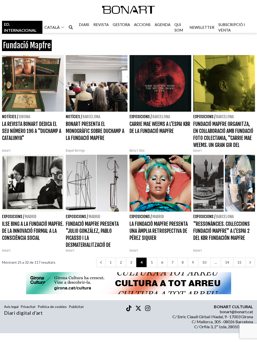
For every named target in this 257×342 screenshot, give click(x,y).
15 (239, 262)
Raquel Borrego (75, 150)
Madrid (30, 216)
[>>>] (250, 262)
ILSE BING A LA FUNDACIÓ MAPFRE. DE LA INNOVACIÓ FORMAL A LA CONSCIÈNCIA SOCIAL (32, 231)
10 (204, 262)
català (52, 27)
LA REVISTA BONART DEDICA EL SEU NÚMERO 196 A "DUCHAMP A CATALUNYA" (31, 131)
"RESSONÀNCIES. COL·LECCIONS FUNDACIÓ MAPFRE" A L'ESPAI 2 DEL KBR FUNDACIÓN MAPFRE (221, 231)
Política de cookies (52, 306)
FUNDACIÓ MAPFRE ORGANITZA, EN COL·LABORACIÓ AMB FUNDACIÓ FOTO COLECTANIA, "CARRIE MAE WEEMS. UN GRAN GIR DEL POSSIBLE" (223, 138)
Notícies (9, 116)
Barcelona (91, 116)
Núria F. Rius (137, 150)
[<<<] (101, 262)
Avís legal (11, 306)
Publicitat (76, 306)
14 (227, 262)
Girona (24, 116)
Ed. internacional (20, 27)
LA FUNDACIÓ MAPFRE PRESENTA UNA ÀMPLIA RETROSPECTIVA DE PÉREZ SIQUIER (159, 231)
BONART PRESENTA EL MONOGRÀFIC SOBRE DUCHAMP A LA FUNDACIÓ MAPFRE (95, 131)
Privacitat (28, 306)
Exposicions (140, 116)
